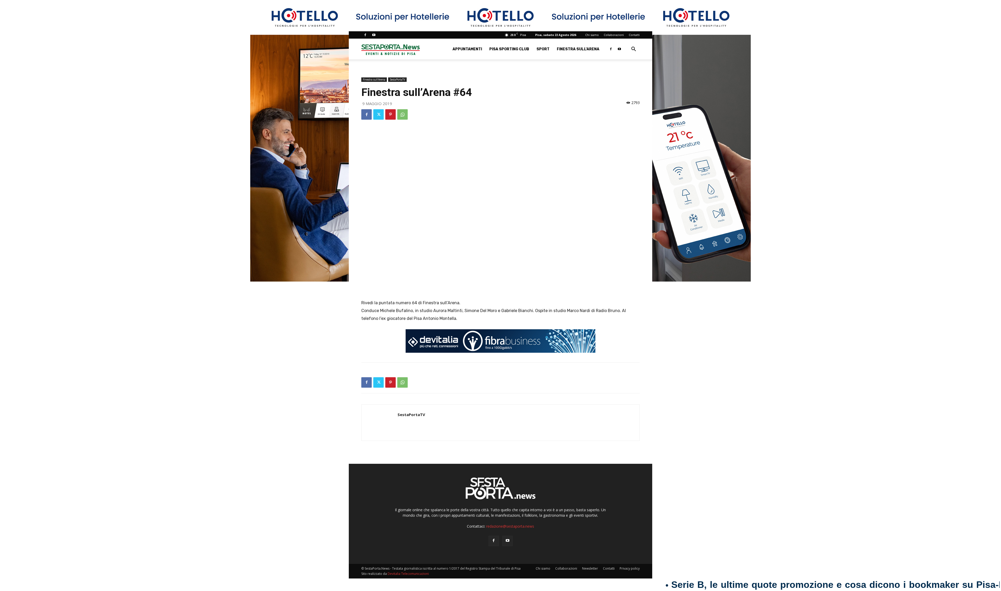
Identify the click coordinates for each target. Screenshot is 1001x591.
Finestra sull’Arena (578, 49)
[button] (633, 49)
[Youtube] (374, 35)
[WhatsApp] (402, 114)
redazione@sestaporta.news (510, 526)
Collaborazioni (614, 35)
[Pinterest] (390, 114)
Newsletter (590, 568)
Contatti (634, 35)
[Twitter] (378, 114)
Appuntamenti (467, 49)
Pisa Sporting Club (509, 49)
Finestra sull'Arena (374, 79)
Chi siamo (592, 35)
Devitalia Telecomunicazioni (408, 573)
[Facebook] (365, 35)
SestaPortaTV (397, 79)
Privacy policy (630, 568)
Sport (543, 49)
